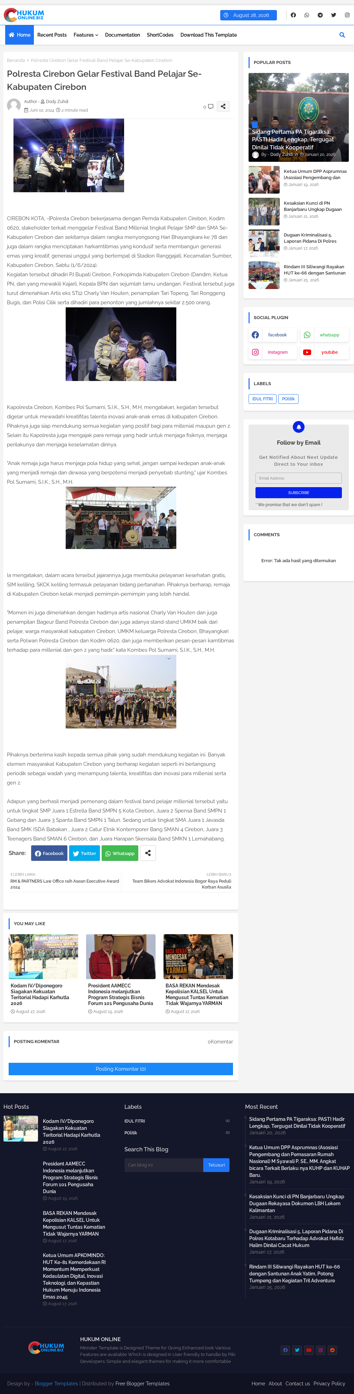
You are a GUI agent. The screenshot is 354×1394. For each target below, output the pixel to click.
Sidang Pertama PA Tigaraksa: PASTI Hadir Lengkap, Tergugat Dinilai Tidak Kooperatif (297, 1122)
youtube (330, 352)
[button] (342, 35)
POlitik (288, 399)
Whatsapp (123, 853)
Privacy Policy (329, 1383)
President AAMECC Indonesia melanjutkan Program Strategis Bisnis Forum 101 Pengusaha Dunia (120, 994)
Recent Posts (52, 35)
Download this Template (208, 35)
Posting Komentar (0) (121, 1069)
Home (23, 35)
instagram (278, 352)
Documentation (122, 35)
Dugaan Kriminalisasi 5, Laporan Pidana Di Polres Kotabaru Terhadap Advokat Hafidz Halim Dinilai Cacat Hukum (296, 1238)
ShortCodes (160, 35)
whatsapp (329, 335)
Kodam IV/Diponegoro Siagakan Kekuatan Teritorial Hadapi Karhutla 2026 (40, 994)
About (275, 1383)
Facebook (53, 853)
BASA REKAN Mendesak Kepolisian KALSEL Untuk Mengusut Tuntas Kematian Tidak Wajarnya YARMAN (197, 994)
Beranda (16, 60)
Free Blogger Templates (142, 1383)
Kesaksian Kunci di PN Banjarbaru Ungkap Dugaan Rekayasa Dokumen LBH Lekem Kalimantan (313, 213)
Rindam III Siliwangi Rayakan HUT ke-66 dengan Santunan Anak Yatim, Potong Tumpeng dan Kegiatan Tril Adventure (315, 276)
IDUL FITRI (262, 399)
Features (84, 35)
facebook (277, 335)
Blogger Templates (56, 1383)
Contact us (298, 1383)
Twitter (88, 853)
